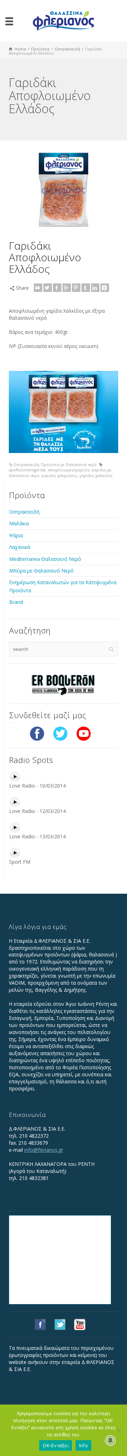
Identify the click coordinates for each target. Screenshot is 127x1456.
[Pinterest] (76, 287)
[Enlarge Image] (63, 190)
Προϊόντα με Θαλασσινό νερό (69, 464)
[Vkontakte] (105, 287)
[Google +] (66, 287)
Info (83, 1445)
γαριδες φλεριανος (59, 475)
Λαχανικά (19, 547)
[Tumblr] (85, 287)
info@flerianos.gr (43, 1149)
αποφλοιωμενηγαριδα (68, 469)
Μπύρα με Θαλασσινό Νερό (41, 570)
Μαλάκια (19, 523)
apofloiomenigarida (27, 469)
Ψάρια (16, 535)
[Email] (38, 287)
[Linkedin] (95, 287)
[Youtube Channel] (83, 732)
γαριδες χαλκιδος (96, 475)
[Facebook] (57, 287)
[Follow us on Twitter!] (60, 732)
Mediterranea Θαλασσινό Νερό (45, 559)
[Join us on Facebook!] (37, 732)
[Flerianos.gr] (63, 20)
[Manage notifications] (110, 1440)
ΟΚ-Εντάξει (55, 1445)
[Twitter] (47, 287)
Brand (16, 602)
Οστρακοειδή (26, 464)
